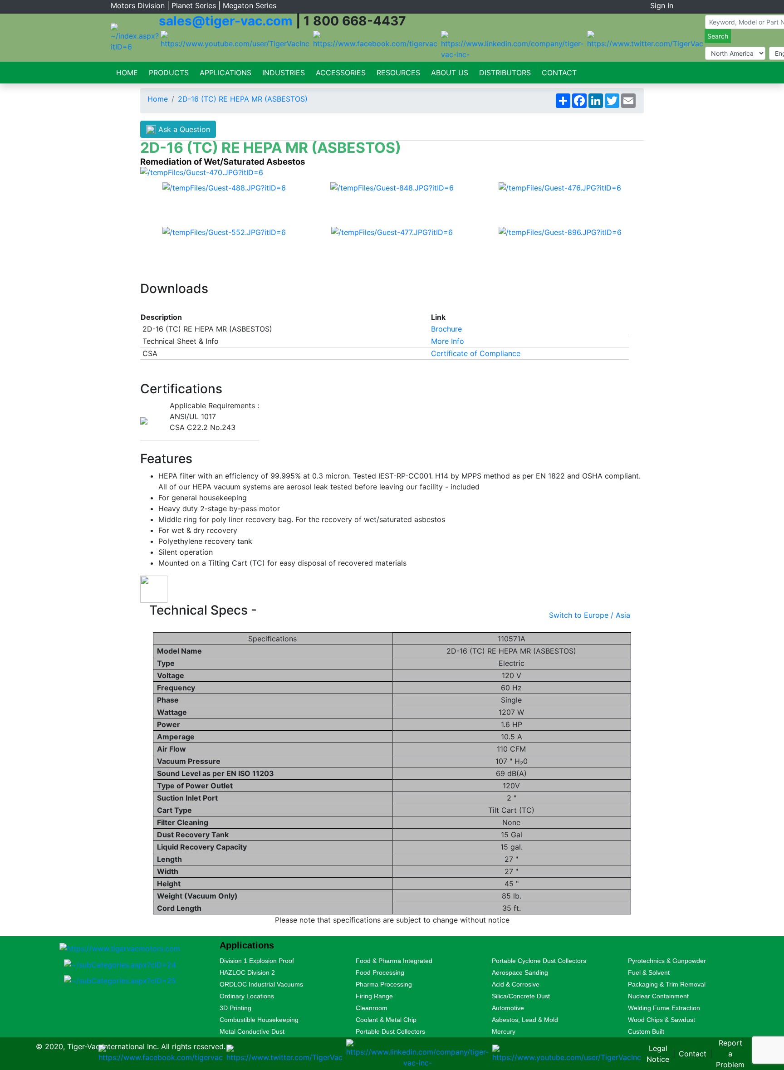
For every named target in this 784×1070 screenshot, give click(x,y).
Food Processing (380, 972)
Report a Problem (730, 1053)
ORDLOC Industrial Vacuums (261, 984)
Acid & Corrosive (515, 984)
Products (169, 72)
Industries (283, 72)
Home (127, 72)
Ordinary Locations (247, 996)
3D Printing (235, 1007)
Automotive (508, 1007)
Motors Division (138, 5)
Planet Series (194, 5)
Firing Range (374, 996)
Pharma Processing (384, 984)
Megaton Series (249, 5)
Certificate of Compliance (475, 353)
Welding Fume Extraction (664, 1007)
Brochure (446, 328)
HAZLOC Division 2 (247, 972)
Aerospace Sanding (520, 972)
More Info (447, 341)
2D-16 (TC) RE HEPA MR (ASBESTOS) (243, 98)
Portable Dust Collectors (390, 1031)
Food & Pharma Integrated (394, 960)
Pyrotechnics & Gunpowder (667, 960)
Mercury (503, 1031)
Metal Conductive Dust (252, 1031)
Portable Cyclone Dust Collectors (539, 960)
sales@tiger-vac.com (226, 21)
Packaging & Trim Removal (667, 984)
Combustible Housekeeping (259, 1019)
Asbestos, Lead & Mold (525, 1019)
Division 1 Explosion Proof (257, 960)
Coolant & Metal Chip (386, 1019)
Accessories (341, 72)
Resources (398, 72)
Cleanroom (371, 1007)
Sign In (661, 5)
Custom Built (646, 1031)
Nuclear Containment (658, 996)
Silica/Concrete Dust (521, 996)
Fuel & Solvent (649, 972)
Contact (559, 72)
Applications (225, 72)
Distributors (505, 72)
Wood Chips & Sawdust (661, 1019)
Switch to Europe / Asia (589, 615)
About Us (449, 72)
